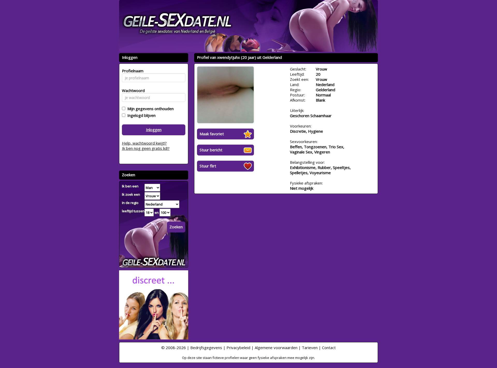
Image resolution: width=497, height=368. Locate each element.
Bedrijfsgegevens (206, 347)
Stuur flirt (208, 165)
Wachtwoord (132, 90)
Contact (329, 347)
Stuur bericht (211, 149)
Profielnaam (132, 70)
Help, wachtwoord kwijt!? (144, 143)
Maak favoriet (212, 133)
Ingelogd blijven (140, 115)
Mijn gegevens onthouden (149, 108)
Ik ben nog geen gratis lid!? (146, 148)
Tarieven (310, 347)
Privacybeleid (238, 347)
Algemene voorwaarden (276, 347)
